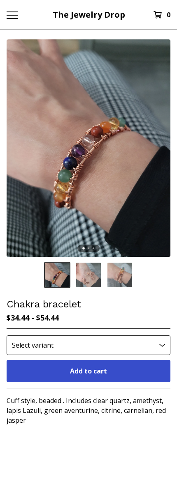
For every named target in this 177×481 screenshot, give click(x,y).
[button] (57, 275)
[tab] (83, 248)
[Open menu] (12, 14)
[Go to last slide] (18, 148)
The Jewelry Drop (89, 14)
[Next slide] (158, 148)
